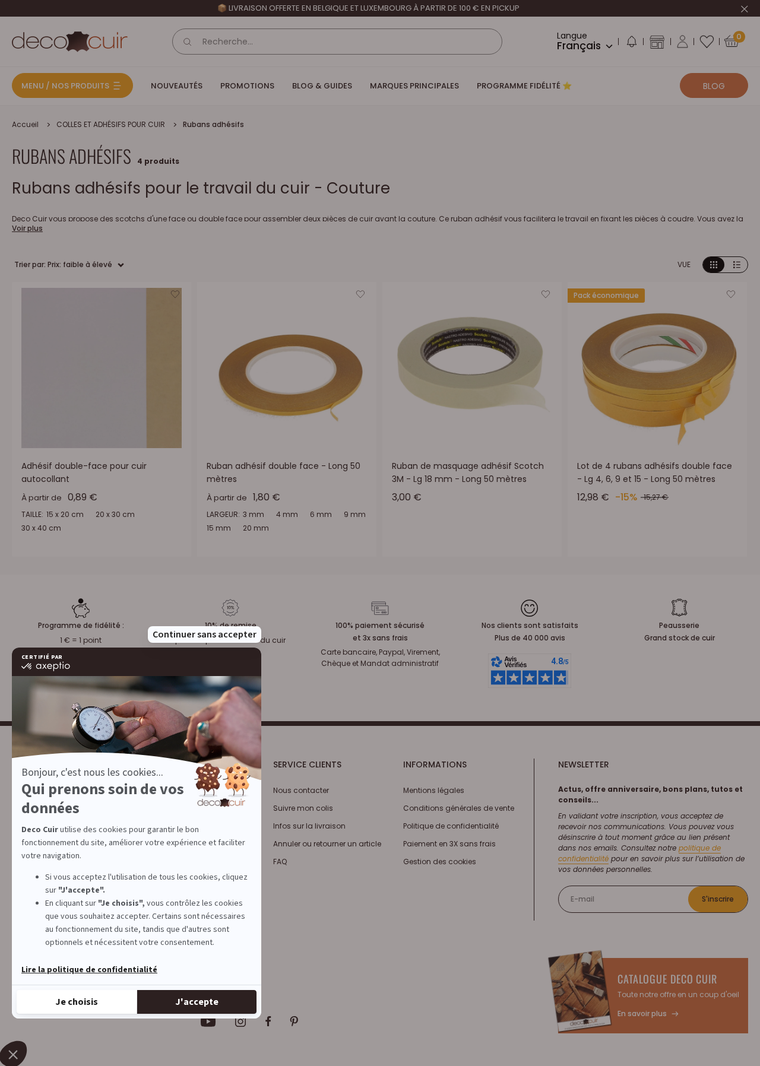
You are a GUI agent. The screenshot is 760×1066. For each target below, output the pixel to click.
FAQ (280, 861)
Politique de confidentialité (451, 826)
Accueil (25, 124)
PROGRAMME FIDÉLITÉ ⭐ (524, 85)
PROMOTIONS (247, 85)
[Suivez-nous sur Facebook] (268, 1021)
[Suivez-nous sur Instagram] (240, 1021)
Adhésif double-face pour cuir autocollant (84, 472)
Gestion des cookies (439, 861)
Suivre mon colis (303, 808)
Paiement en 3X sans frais (449, 844)
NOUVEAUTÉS (176, 85)
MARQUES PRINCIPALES (414, 85)
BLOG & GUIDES (322, 85)
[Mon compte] (682, 41)
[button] (631, 44)
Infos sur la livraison (309, 826)
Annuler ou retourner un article (327, 844)
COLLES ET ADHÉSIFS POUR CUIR (110, 124)
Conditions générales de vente (458, 808)
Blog (714, 86)
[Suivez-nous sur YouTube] (208, 1021)
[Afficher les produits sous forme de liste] (737, 265)
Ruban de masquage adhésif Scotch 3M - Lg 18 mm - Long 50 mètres (468, 472)
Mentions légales (433, 790)
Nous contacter (301, 790)
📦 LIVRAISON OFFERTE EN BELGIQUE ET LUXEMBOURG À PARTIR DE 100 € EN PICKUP (368, 8)
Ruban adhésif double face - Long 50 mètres (283, 472)
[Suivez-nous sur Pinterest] (294, 1021)
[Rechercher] (187, 41)
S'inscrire (718, 899)
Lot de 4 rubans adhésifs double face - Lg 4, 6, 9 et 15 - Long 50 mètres (654, 472)
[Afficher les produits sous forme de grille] (713, 265)
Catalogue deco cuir (667, 978)
